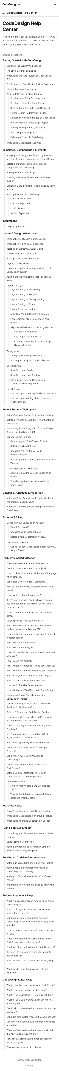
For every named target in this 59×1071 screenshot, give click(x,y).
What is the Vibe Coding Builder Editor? (26, 990)
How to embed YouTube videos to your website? (31, 670)
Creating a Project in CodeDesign (27, 103)
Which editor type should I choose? (24, 1047)
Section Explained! (19, 213)
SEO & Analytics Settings (23, 446)
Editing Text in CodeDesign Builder (28, 113)
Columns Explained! (20, 203)
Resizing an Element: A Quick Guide (24, 248)
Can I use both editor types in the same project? (31, 1016)
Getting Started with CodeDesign (22, 60)
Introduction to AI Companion (21, 89)
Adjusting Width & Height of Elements (29, 314)
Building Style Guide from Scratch (23, 258)
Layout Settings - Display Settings (27, 299)
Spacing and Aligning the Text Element (30, 360)
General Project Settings (18, 437)
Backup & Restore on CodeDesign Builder (27, 712)
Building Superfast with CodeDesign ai (30, 108)
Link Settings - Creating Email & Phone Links (33, 393)
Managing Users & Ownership (21, 468)
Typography (12, 351)
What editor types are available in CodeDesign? (30, 985)
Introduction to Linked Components (24, 243)
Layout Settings (14, 285)
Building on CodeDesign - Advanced (24, 857)
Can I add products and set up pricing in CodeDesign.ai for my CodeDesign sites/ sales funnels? (30, 922)
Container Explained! (21, 198)
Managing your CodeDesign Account (25, 522)
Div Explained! (17, 208)
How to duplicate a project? (20, 642)
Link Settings (13, 389)
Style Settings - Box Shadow (25, 375)
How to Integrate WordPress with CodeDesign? (30, 690)
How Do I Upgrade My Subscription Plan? (27, 742)
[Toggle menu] (55, 4)
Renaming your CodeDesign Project (28, 441)
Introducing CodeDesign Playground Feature (29, 815)
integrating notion (15, 226)
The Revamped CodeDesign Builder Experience (30, 84)
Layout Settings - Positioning (25, 289)
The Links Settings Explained (21, 70)
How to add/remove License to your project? (29, 675)
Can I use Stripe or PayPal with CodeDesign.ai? (30, 947)
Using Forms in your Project (20, 841)
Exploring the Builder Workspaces (23, 65)
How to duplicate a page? (19, 647)
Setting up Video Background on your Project (29, 863)
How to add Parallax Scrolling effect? (25, 685)
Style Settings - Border (22, 370)
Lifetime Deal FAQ (15, 781)
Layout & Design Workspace (20, 233)
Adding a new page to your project (28, 127)
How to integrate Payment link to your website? (30, 665)
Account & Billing (13, 517)
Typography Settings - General (26, 355)
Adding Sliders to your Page (20, 172)
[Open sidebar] (3, 13)
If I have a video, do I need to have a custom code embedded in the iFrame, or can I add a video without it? (29, 604)
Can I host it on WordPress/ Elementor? (26, 581)
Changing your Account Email (25, 531)
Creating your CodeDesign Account (28, 98)
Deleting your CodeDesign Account (28, 536)
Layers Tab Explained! (17, 263)
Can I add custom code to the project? (26, 568)
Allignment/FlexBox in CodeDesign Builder (31, 327)
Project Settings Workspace (19, 409)
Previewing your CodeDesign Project (29, 122)
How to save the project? (19, 660)
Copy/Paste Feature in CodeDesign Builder (28, 811)
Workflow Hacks (12, 805)
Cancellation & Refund (17, 542)
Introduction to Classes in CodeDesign (26, 238)
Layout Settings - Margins (23, 294)
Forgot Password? (19, 527)
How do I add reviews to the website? (25, 680)
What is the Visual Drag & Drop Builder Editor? (29, 995)
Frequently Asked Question (19, 557)
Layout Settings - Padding (23, 309)
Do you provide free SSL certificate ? (25, 620)
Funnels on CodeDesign (17, 827)
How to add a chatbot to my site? (23, 595)
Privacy (29, 1065)
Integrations (10, 220)
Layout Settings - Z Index (23, 304)
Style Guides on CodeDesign (21, 253)
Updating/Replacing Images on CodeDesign (33, 117)
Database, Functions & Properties (23, 492)
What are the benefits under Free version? (28, 563)
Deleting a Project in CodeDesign (27, 137)
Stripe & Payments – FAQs (18, 895)
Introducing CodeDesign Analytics (23, 142)
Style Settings (13, 365)
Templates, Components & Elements (24, 149)
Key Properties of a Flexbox (28, 336)
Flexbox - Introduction (25, 331)
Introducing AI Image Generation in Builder (28, 820)
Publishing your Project (22, 132)
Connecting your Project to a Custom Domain (29, 415)
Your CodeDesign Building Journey (24, 94)
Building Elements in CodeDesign (23, 194)
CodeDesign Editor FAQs (17, 979)
